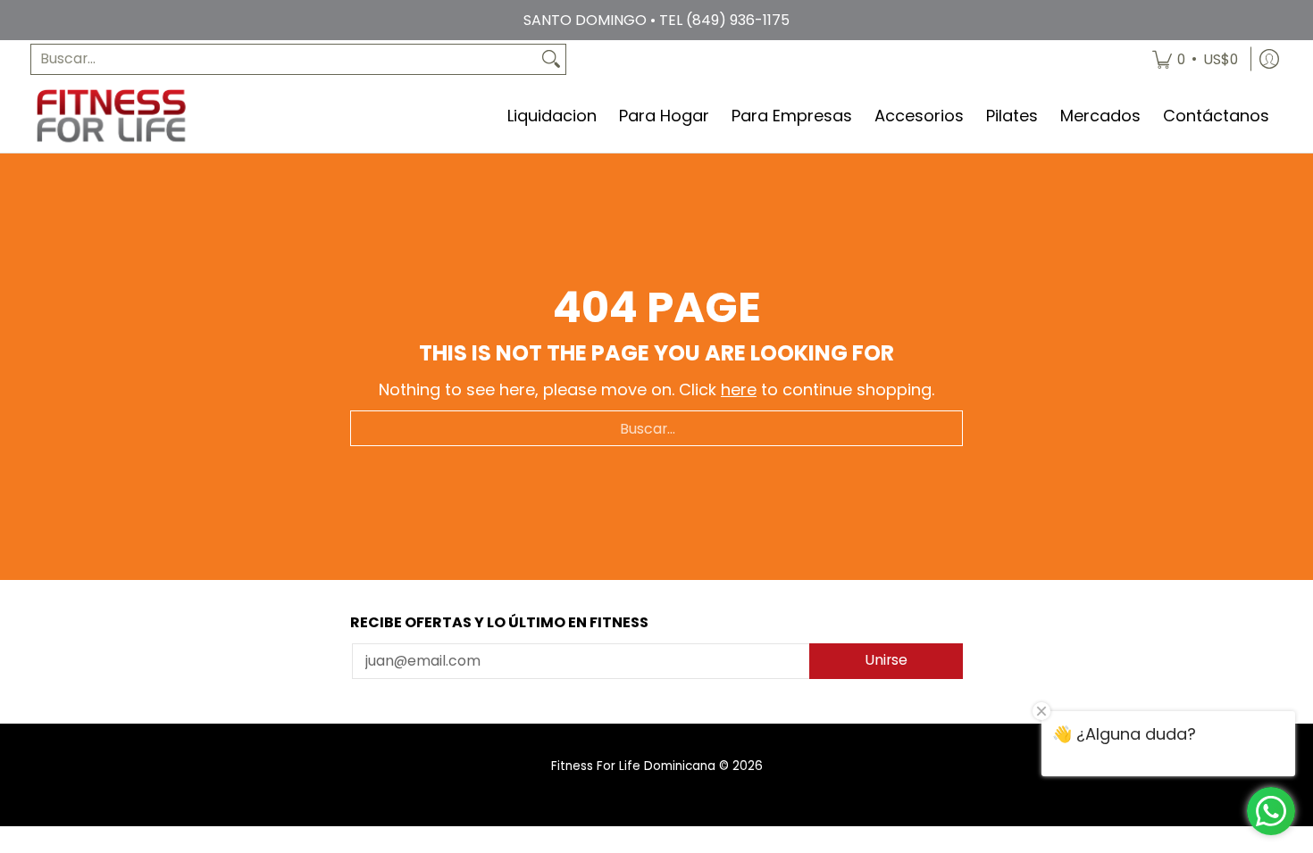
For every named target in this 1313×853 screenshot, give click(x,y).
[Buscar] (551, 59)
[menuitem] (1195, 59)
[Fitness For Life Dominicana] (111, 116)
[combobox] (284, 59)
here (739, 389)
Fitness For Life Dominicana (633, 766)
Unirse (886, 660)
